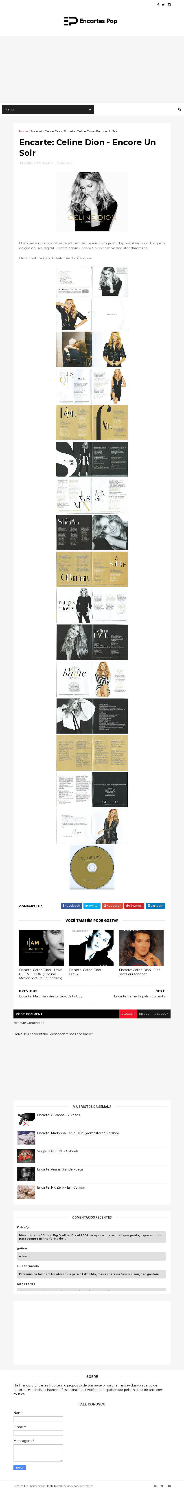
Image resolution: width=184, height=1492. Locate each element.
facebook (161, 1013)
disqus (144, 1013)
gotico (22, 1248)
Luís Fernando (28, 1266)
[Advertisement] (92, 69)
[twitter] (163, 4)
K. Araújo (23, 1227)
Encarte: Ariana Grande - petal (60, 1169)
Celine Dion (53, 131)
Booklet (36, 131)
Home (23, 131)
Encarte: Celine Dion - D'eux (86, 972)
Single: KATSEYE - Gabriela (58, 1151)
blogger (128, 1013)
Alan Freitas (26, 1284)
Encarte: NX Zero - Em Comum (61, 1187)
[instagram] (169, 4)
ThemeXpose (36, 1486)
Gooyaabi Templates (80, 1486)
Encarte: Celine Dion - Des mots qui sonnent (139, 972)
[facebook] (158, 4)
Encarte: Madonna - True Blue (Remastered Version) (78, 1133)
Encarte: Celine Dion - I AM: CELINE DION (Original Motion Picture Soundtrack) (40, 974)
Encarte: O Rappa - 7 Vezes (58, 1115)
